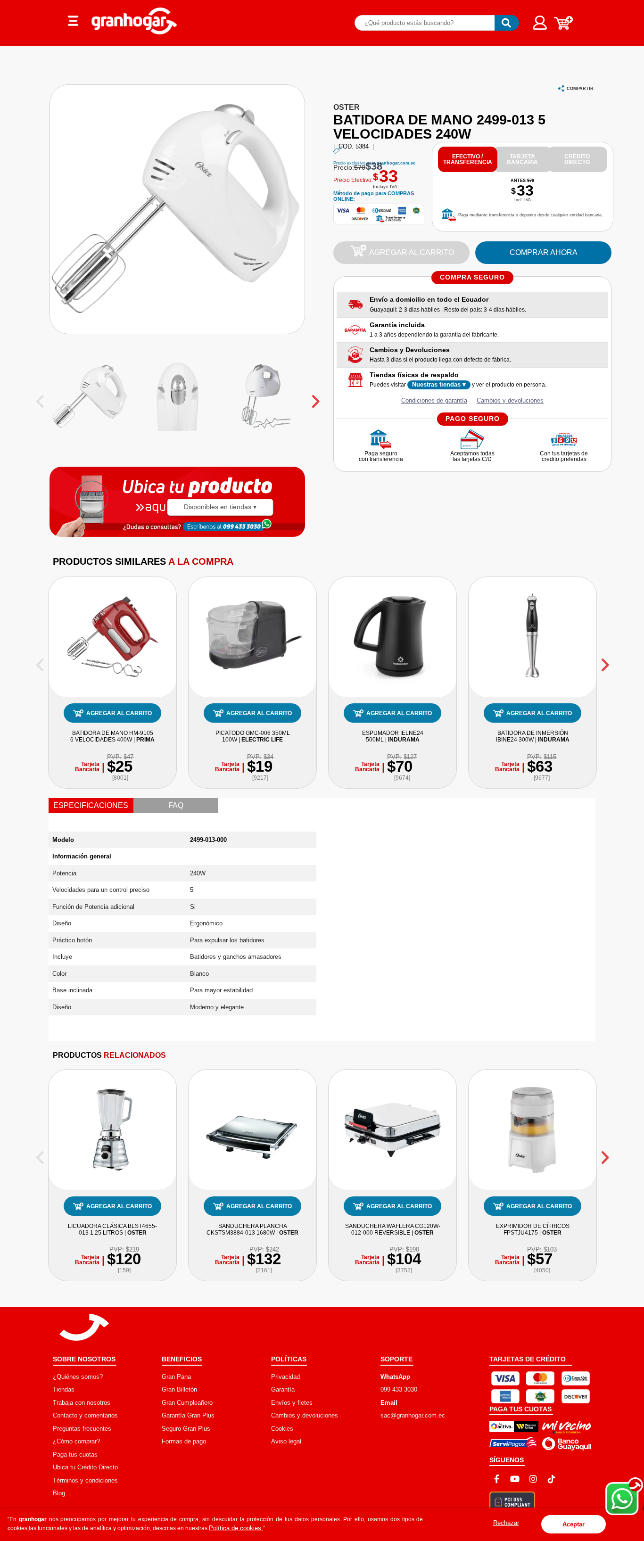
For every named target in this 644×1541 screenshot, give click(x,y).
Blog (59, 1493)
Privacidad (285, 1376)
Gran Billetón (179, 1389)
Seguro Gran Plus (186, 1428)
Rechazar (506, 1522)
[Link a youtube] (515, 1479)
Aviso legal (286, 1441)
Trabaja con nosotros (81, 1402)
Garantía (283, 1389)
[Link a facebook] (496, 1479)
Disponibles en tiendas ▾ (220, 507)
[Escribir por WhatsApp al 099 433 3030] (241, 526)
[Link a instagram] (533, 1479)
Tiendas (63, 1389)
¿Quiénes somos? (78, 1376)
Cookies (282, 1428)
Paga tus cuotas (75, 1454)
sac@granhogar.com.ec (412, 1415)
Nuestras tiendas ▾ (439, 384)
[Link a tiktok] (552, 1479)
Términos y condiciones (85, 1480)
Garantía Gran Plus (188, 1415)
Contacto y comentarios (85, 1415)
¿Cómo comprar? (76, 1441)
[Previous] (39, 661)
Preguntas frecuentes (82, 1428)
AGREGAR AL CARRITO (411, 252)
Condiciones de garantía (434, 400)
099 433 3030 (398, 1389)
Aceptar (573, 1524)
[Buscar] (507, 23)
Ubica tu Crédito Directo (85, 1467)
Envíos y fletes (292, 1402)
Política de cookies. (236, 1528)
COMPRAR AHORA (544, 252)
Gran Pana (176, 1376)
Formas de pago (184, 1441)
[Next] (604, 661)
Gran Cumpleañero (187, 1402)
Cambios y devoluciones (510, 400)
